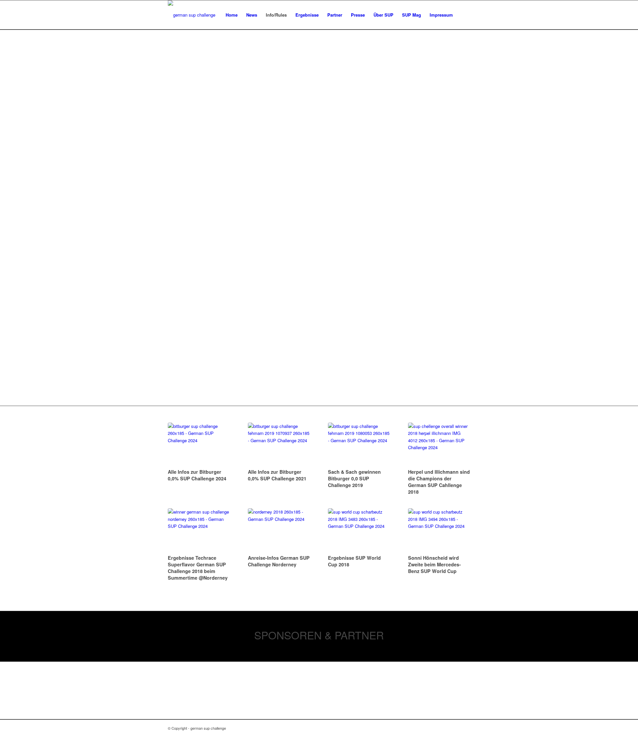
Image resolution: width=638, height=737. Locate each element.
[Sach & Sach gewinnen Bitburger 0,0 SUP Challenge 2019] (359, 445)
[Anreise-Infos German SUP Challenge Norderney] (279, 530)
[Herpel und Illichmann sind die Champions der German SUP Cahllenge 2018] (439, 445)
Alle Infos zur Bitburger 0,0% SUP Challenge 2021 (277, 475)
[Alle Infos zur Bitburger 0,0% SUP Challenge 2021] (279, 445)
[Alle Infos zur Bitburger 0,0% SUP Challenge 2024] (199, 445)
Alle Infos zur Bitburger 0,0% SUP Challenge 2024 (197, 475)
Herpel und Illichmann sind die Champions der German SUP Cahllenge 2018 (439, 481)
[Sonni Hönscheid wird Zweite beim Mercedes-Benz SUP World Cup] (439, 530)
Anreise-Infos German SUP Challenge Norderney (279, 561)
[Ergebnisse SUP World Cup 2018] (359, 530)
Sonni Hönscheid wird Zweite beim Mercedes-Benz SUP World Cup (434, 564)
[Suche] (463, 15)
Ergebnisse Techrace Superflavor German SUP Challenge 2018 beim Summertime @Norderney (198, 567)
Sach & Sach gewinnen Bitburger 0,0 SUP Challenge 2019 (354, 478)
